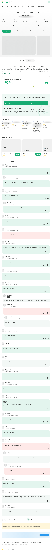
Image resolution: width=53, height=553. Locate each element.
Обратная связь (5, 542)
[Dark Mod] (46, 2)
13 (39, 519)
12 (36, 519)
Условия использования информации (19, 542)
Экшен (27, 10)
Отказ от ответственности (36, 542)
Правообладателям (6, 544)
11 (33, 519)
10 (31, 519)
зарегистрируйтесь (19, 526)
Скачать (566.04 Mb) (40, 103)
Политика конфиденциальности (19, 544)
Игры (24, 10)
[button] (49, 550)
